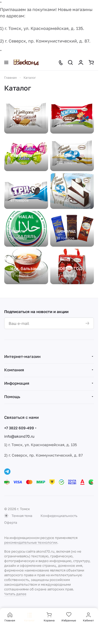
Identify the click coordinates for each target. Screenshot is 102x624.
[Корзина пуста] (91, 62)
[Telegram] (7, 471)
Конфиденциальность (59, 516)
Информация (16, 383)
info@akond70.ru (19, 436)
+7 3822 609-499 (19, 428)
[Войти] (80, 62)
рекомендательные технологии (30, 542)
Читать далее (15, 594)
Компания (14, 369)
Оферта (10, 522)
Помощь (12, 396)
